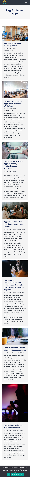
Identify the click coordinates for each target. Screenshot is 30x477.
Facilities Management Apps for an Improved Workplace (13, 103)
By (11, 48)
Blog (5, 48)
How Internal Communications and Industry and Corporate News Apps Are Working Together (14, 285)
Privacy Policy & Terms (17, 474)
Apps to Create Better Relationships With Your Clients (13, 224)
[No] (28, 471)
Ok (8, 474)
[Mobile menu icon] (26, 2)
